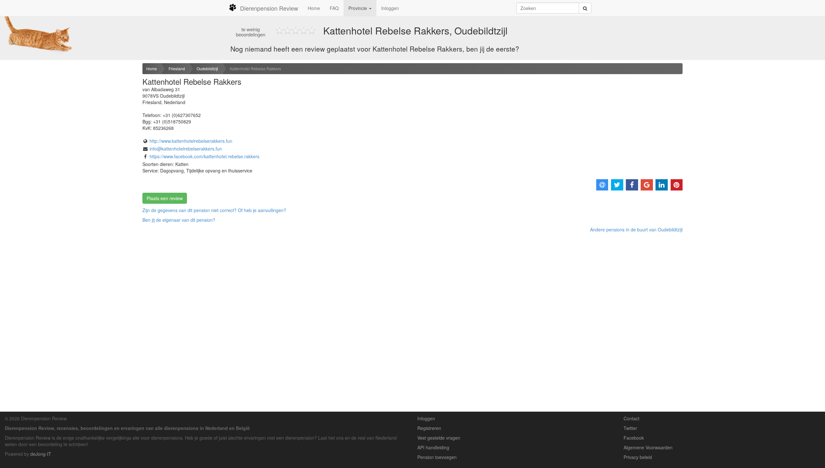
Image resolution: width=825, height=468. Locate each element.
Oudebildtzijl (207, 68)
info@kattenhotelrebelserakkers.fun (186, 148)
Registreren (429, 428)
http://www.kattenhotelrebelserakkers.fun (191, 141)
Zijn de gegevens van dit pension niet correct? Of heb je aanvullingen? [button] (214, 210)
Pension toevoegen (437, 457)
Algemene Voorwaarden (648, 447)
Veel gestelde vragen (438, 437)
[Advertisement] (69, 113)
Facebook (634, 437)
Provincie (358, 8)
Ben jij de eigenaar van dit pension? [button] (178, 220)
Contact (631, 418)
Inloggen (390, 8)
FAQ (334, 8)
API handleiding (433, 447)
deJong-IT (40, 454)
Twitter (630, 428)
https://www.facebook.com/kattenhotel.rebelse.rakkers (204, 156)
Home (314, 8)
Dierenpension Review (269, 8)
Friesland (177, 68)
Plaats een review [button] (165, 198)
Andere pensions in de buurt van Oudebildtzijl (636, 229)
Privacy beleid (638, 457)
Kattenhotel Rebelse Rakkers (255, 68)
